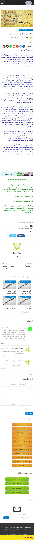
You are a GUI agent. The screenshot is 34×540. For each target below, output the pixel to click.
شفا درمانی (17, 479)
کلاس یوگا (26, 225)
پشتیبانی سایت (25, 529)
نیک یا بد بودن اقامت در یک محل (21, 461)
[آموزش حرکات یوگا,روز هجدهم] (9, 284)
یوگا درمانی (21, 228)
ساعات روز (16, 529)
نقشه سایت (19, 527)
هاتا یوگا (30, 29)
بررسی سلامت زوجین (22, 457)
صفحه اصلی (27, 527)
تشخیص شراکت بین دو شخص (22, 424)
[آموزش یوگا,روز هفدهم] (24, 300)
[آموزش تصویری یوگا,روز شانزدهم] (9, 300)
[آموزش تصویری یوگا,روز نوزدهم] (24, 284)
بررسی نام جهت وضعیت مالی (22, 441)
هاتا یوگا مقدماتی (23, 29)
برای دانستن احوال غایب (22, 433)
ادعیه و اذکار (8, 529)
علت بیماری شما (22, 445)
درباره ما (5, 527)
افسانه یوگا (28, 266)
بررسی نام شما (22, 437)
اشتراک (6, 517)
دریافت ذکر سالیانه (17, 488)
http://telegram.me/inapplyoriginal (22, 201)
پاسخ (2, 343)
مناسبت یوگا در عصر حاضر (18, 225)
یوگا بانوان (9, 225)
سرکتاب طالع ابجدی (22, 428)
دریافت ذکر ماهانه (17, 492)
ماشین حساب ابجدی (22, 465)
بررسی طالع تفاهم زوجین (22, 449)
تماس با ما (12, 527)
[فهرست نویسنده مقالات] (17, 246)
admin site (19, 348)
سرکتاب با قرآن (17, 483)
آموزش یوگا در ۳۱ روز (25, 281)
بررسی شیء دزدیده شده (22, 453)
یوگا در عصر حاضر (28, 228)
